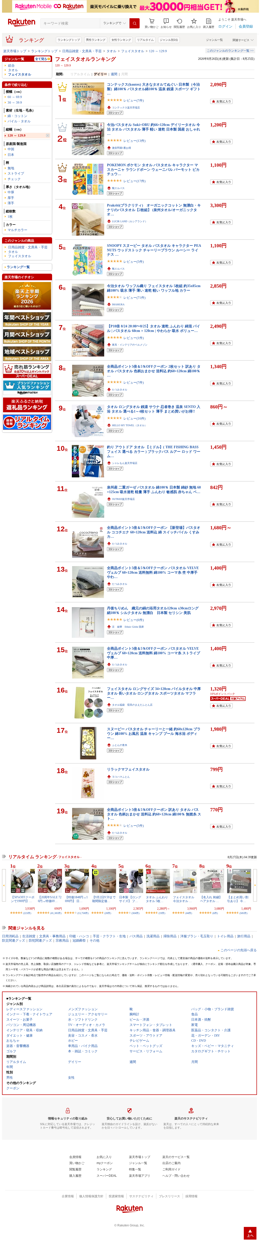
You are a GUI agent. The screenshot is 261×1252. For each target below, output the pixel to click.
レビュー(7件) (133, 100)
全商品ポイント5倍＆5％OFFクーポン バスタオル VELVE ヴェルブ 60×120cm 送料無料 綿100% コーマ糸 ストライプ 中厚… (153, 652)
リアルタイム (145, 39)
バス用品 (136, 936)
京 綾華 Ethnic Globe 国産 (128, 626)
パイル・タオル (19, 121)
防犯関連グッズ (40, 940)
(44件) (188, 913)
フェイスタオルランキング (85, 59)
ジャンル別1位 (169, 39)
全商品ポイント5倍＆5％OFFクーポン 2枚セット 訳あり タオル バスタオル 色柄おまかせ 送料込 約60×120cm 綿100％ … (154, 370)
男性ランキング (95, 39)
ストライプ (16, 173)
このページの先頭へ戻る (239, 950)
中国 (11, 149)
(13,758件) (83, 913)
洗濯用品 (153, 936)
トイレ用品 (225, 936)
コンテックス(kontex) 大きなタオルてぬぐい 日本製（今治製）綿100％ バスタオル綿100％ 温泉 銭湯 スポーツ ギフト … (154, 88)
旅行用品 (243, 936)
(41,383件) (55, 913)
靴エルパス (118, 188)
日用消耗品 (10, 936)
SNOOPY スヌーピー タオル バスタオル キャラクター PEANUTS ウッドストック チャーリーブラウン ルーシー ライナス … (154, 250)
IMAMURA (118, 304)
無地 (11, 168)
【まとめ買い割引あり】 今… (237, 899)
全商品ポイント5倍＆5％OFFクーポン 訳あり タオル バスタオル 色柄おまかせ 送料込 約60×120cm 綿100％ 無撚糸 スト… (154, 814)
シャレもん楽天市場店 (124, 463)
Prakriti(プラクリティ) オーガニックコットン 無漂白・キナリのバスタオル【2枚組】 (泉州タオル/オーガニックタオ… (154, 209)
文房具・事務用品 (52, 936)
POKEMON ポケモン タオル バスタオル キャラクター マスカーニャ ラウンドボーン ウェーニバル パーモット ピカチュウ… (153, 169)
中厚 (11, 192)
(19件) (162, 913)
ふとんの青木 (119, 745)
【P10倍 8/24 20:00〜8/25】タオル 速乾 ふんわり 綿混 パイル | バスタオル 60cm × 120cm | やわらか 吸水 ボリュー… (153, 328)
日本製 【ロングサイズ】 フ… (130, 899)
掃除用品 (170, 936)
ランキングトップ (69, 39)
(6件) (215, 913)
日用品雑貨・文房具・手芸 (82, 51)
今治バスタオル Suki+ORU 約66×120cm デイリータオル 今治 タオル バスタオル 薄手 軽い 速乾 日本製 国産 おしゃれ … (153, 129)
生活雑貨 (28, 936)
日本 (11, 155)
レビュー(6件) (133, 620)
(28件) (107, 913)
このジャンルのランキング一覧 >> (230, 50)
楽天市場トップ (14, 51)
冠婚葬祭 (79, 940)
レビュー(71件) (134, 298)
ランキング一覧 (18, 267)
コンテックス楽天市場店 (126, 107)
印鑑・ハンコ (79, 936)
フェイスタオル (132, 51)
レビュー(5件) (133, 262)
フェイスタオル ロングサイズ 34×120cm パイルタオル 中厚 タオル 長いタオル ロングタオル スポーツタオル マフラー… (154, 693)
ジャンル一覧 (214, 39)
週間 (114, 74)
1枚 (10, 216)
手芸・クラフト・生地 (109, 936)
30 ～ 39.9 (15, 102)
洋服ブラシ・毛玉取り (196, 936)
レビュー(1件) (133, 338)
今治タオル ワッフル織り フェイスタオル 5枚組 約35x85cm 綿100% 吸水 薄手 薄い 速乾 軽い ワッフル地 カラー (154, 288)
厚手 (11, 198)
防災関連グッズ (13, 940)
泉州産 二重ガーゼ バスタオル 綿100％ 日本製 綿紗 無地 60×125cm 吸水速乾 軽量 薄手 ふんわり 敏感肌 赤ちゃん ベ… (154, 489)
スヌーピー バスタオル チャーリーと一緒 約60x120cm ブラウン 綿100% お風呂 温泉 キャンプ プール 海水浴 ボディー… (154, 733)
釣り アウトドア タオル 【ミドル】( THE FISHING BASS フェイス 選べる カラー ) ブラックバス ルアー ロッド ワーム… (153, 451)
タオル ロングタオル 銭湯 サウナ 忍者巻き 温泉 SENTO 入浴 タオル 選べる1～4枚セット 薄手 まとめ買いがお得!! (153, 409)
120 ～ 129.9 (158, 51)
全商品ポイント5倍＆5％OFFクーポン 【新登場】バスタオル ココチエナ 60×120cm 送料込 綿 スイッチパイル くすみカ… (153, 532)
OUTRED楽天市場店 (123, 499)
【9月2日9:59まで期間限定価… (104, 899)
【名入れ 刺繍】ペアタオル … (211, 899)
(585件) (243, 913)
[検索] (134, 23)
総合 (11, 65)
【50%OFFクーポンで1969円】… (22, 899)
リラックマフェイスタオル (128, 769)
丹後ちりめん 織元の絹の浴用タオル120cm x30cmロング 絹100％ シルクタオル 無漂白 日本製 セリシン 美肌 (153, 610)
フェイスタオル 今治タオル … (183, 899)
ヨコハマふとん (121, 776)
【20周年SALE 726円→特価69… (49, 899)
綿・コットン (17, 116)
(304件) (135, 913)
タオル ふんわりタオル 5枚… (157, 899)
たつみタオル (119, 389)
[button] (166, 23)
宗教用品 (62, 940)
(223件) (27, 913)
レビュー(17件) (134, 181)
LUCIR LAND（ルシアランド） (129, 221)
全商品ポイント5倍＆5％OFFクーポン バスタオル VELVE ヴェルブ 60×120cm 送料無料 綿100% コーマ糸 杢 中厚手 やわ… (153, 572)
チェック (14, 179)
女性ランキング (121, 39)
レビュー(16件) (134, 418)
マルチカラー (17, 230)
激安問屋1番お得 (121, 147)
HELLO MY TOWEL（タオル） (129, 425)
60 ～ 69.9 (15, 97)
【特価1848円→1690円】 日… (76, 899)
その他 (94, 940)
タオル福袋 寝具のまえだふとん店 (132, 704)
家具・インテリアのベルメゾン (129, 344)
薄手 (11, 203)
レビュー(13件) (134, 141)
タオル (111, 51)
